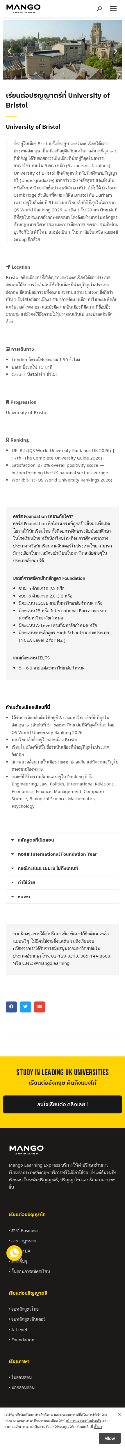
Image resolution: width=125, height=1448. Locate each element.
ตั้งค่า (98, 1426)
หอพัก (24, 896)
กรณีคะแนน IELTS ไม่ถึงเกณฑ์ (48, 868)
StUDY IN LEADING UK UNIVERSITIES (62, 1073)
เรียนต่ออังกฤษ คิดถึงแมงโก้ (62, 1083)
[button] (9, 50)
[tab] (62, 840)
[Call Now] (13, 1252)
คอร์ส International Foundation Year (57, 854)
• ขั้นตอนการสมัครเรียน (29, 1271)
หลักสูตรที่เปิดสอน (36, 840)
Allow (110, 1438)
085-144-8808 (95, 955)
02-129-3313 (64, 955)
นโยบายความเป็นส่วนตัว (83, 1420)
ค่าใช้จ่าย (26, 882)
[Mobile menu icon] (113, 8)
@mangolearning (51, 962)
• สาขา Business (23, 1229)
